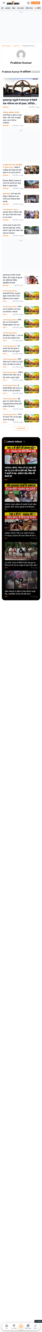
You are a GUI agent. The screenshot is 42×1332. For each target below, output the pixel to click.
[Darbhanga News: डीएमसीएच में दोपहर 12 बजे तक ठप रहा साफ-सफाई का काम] (31, 336)
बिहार (13, 8)
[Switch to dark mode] (28, 3)
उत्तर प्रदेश (20, 8)
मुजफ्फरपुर (6, 107)
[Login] (21, 1326)
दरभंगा (5, 301)
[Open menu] (4, 3)
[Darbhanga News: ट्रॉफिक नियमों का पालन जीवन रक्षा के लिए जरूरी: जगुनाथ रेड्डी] (31, 376)
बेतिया (6, 568)
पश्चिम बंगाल (29, 8)
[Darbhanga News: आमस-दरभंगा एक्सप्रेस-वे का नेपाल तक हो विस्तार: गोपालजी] (31, 310)
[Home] (13, 3)
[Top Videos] (24, 441)
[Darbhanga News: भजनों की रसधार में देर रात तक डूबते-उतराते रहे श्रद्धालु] (31, 418)
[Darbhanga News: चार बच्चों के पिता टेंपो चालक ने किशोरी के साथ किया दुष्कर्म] (31, 350)
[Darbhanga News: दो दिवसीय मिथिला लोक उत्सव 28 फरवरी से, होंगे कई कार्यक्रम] (31, 389)
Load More (21, 428)
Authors (17, 46)
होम (2, 8)
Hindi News (6, 46)
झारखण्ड (7, 8)
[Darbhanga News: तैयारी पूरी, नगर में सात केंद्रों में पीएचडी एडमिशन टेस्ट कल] (31, 323)
